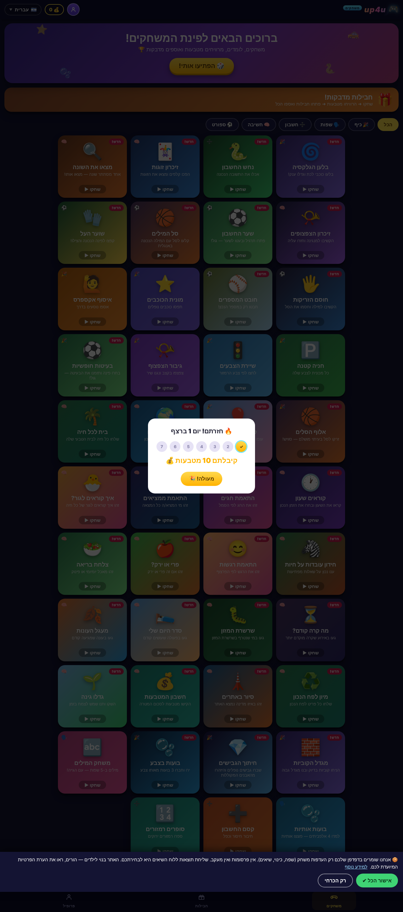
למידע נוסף (356, 867)
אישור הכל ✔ (377, 880)
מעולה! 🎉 (201, 479)
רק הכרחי (335, 880)
